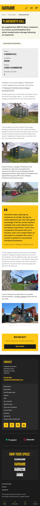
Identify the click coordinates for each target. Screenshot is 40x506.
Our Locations (8, 401)
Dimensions (7, 386)
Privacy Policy (8, 410)
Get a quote (15, 504)
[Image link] (20, 113)
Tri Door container (21, 296)
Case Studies (12, 15)
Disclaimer (5, 490)
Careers (6, 395)
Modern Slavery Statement (12, 419)
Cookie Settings (6, 484)
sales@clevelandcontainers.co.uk (13, 380)
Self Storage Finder (9, 392)
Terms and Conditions (10, 407)
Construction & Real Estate (11, 43)
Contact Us (7, 416)
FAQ (5, 398)
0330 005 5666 (8, 378)
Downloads (7, 389)
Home (3, 15)
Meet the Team (8, 404)
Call (25, 504)
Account (35, 504)
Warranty (6, 413)
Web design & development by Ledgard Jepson (15, 496)
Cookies (4, 487)
